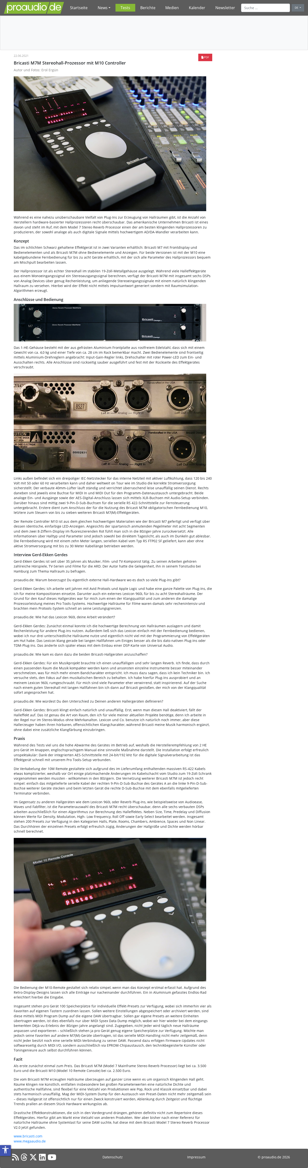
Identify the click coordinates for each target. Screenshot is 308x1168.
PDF (206, 57)
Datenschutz (113, 1157)
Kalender (197, 7)
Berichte (147, 7)
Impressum (196, 1157)
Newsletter (225, 7)
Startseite (79, 7)
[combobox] (265, 8)
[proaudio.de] (34, 8)
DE (297, 7)
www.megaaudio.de (30, 1141)
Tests (125, 7)
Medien (172, 7)
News (103, 7)
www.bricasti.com (28, 1136)
